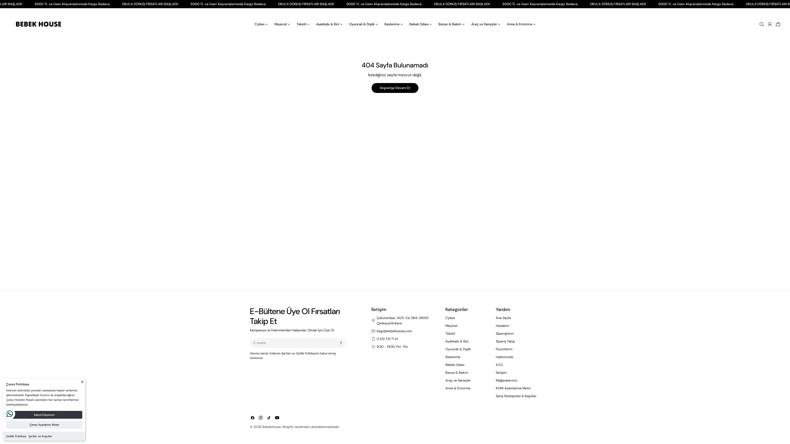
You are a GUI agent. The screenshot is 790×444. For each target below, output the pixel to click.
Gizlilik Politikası (16, 436)
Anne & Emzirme (457, 388)
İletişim (501, 372)
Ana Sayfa (503, 318)
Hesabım (502, 326)
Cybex (450, 318)
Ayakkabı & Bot (456, 341)
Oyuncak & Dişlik (458, 349)
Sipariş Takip (505, 341)
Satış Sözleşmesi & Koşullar (516, 396)
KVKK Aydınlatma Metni (513, 388)
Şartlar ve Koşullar (40, 436)
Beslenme (452, 357)
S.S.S (499, 365)
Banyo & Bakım (456, 372)
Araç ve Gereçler (458, 380)
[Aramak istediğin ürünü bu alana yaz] (761, 24)
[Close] (82, 383)
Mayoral (451, 326)
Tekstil (450, 333)
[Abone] (341, 343)
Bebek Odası (455, 365)
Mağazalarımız (506, 380)
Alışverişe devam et (395, 88)
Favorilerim (504, 349)
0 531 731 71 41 (387, 339)
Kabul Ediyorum (44, 415)
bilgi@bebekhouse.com (394, 331)
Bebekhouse (271, 427)
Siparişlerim (505, 333)
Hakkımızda (504, 357)
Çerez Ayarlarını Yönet (44, 425)
